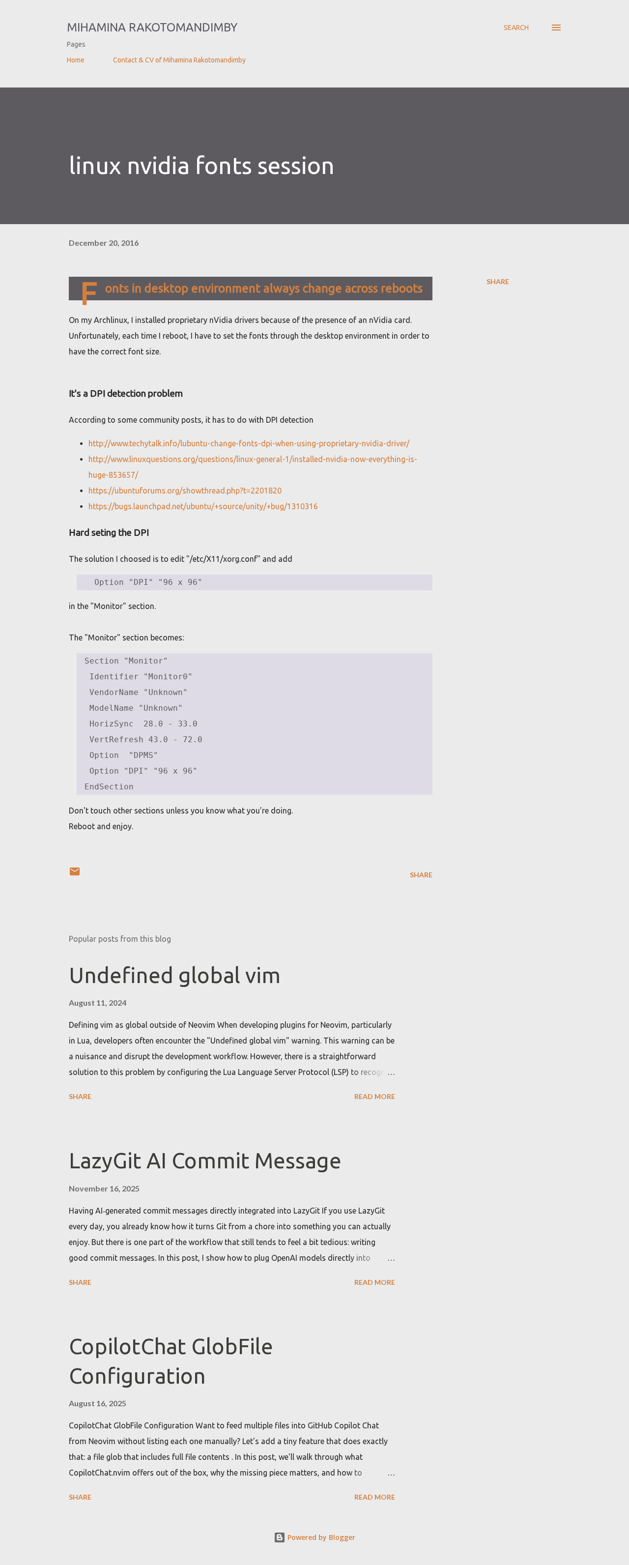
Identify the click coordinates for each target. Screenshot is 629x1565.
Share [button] (497, 281)
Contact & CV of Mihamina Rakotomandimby (179, 60)
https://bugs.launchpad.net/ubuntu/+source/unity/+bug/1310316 (203, 506)
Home (76, 60)
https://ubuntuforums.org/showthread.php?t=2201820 (185, 490)
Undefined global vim (175, 975)
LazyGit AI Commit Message (205, 1160)
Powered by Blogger (320, 1537)
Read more (374, 1096)
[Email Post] (75, 874)
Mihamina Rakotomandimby (152, 27)
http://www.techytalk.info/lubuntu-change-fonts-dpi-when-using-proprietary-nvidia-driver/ (248, 443)
